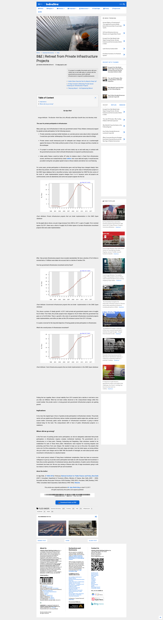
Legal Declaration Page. (75, 570)
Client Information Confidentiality (76, 581)
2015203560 (55, 588)
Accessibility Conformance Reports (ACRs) (75, 578)
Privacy (106, 8)
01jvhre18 (46, 593)
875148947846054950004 (50, 591)
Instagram (93, 580)
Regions (50, 8)
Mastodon (93, 582)
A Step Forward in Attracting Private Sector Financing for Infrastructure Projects (80, 84)
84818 (45, 594)
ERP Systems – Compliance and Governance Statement (76, 585)
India (58, 52)
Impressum (117, 8)
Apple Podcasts (94, 575)
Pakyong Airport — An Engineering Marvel (80, 88)
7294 (51, 596)
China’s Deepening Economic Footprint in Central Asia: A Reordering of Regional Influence (113, 293)
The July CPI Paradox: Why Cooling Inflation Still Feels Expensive (115, 80)
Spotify (92, 586)
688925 (52, 597)
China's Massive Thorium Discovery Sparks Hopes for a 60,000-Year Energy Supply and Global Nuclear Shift (113, 346)
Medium (93, 583)
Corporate (72, 8)
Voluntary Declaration (74, 596)
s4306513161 (49, 595)
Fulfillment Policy (73, 586)
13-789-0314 (52, 599)
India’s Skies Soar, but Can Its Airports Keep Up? (82, 81)
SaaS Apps (97, 8)
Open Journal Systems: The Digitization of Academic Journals (112, 242)
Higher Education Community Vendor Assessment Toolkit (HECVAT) (76, 591)
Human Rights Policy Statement (76, 593)
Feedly (92, 577)
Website (77, 483)
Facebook (93, 576)
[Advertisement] (51, 79)
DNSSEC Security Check (74, 583)
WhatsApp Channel (95, 587)
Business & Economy (48, 52)
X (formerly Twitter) (95, 588)
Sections (60, 8)
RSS (40, 12)
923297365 (49, 587)
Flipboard (93, 578)
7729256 (53, 607)
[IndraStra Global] (52, 4)
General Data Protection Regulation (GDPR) (74, 588)
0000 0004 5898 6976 (47, 590)
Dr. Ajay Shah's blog (74, 487)
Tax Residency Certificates (75, 594)
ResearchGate (94, 584)
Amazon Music (94, 574)
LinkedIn (93, 581)
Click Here (71, 599)
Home (41, 8)
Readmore (118, 227)
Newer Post (42, 540)
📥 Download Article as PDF (67, 502)
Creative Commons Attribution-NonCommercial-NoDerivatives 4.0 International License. (76, 557)
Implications (43, 101)
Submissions (84, 8)
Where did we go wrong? (46, 104)
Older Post (93, 540)
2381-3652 (44, 586)
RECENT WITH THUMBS (111, 62)
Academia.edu (94, 572)
